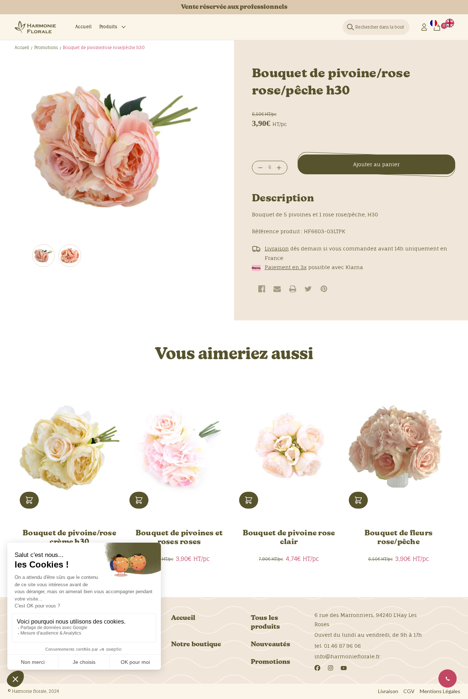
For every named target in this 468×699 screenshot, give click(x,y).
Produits (108, 26)
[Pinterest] (324, 289)
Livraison (388, 691)
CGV (409, 691)
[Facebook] (261, 289)
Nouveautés (270, 645)
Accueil (83, 26)
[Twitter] (308, 289)
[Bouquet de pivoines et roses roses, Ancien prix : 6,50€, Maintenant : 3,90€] (179, 448)
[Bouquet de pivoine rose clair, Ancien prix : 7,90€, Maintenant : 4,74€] (289, 448)
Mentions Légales (440, 691)
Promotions (270, 662)
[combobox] (434, 23)
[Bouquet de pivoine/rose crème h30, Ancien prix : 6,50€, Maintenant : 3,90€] (69, 448)
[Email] (277, 289)
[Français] (434, 23)
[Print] (293, 289)
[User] (424, 27)
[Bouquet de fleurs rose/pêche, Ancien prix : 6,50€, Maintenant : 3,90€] (398, 448)
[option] (450, 23)
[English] (450, 23)
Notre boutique (196, 645)
